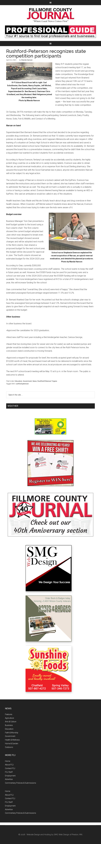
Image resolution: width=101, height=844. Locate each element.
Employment (10, 776)
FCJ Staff (9, 772)
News (35, 381)
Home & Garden (11, 743)
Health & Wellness (12, 740)
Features (8, 714)
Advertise (9, 779)
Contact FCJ (10, 768)
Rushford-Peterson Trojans (47, 381)
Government (27, 381)
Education (18, 381)
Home (7, 761)
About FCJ (9, 765)
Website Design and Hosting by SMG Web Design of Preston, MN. (55, 834)
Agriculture (9, 718)
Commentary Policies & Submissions (20, 783)
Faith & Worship (11, 733)
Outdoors (9, 747)
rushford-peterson (22, 384)
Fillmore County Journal (50, 15)
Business (9, 725)
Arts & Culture (10, 722)
